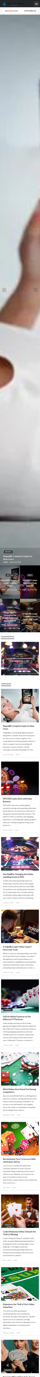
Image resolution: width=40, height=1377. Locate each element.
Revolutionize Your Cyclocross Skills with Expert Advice (19, 1160)
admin (5, 562)
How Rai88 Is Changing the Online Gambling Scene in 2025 (10, 616)
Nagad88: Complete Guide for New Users (17, 558)
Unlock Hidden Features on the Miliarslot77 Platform (17, 1018)
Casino (10, 607)
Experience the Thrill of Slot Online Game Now (18, 1305)
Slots (30, 608)
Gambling (8, 1009)
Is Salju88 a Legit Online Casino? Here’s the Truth (30, 617)
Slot (30, 575)
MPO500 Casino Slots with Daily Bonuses (30, 583)
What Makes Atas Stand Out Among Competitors (19, 1090)
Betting (8, 552)
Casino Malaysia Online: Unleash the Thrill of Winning (19, 1233)
